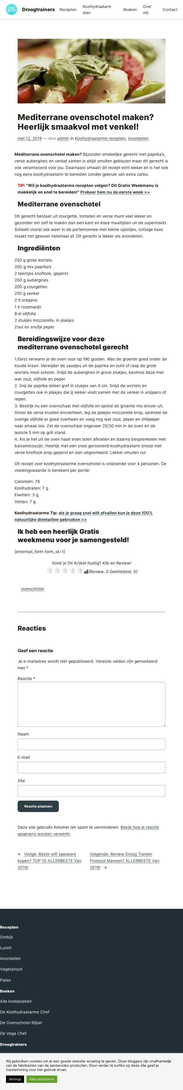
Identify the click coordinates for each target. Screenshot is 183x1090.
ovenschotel (32, 588)
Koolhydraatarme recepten (100, 138)
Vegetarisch (11, 969)
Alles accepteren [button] (41, 1079)
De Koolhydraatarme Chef (24, 1012)
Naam (23, 734)
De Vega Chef (13, 1033)
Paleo (5, 980)
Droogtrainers (38, 9)
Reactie (26, 678)
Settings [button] (15, 1079)
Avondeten (138, 138)
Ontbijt (6, 937)
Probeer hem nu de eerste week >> (115, 192)
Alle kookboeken (16, 1001)
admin (63, 138)
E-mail (24, 757)
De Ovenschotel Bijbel (21, 1022)
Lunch (6, 947)
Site (21, 780)
